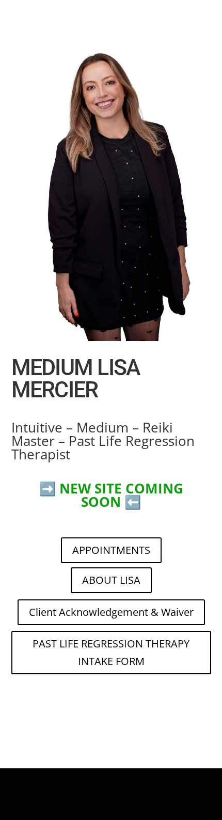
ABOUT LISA (111, 580)
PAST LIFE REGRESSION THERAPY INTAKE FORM (111, 652)
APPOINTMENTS (111, 550)
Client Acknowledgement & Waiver (111, 612)
